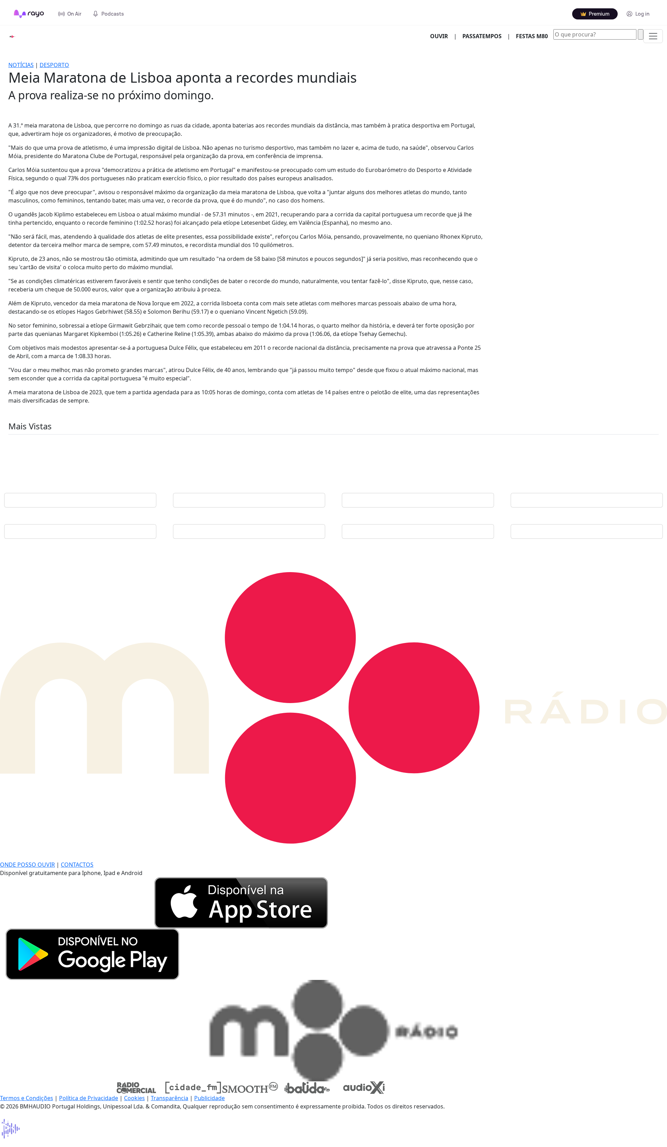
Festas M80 (532, 36)
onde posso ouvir (27, 864)
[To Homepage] (29, 14)
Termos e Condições (26, 1098)
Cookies (134, 1098)
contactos (77, 864)
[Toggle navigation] (653, 36)
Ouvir (442, 36)
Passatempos (482, 36)
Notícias (21, 65)
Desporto (54, 65)
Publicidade (209, 1098)
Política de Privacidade (88, 1098)
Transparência (169, 1098)
